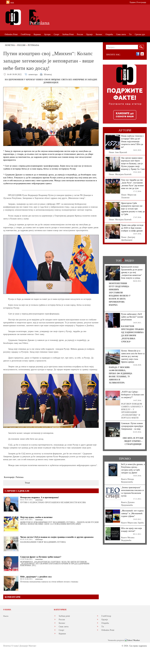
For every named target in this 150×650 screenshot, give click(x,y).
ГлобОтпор (106, 615)
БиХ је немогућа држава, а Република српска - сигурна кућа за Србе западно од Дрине (133, 468)
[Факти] (36, 17)
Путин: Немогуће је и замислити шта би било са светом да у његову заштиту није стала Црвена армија (132, 356)
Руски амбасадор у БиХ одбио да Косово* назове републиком (132, 317)
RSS (12, 2)
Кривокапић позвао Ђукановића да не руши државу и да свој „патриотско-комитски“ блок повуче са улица (132, 272)
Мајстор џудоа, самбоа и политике (36, 517)
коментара (33, 74)
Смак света (63, 626)
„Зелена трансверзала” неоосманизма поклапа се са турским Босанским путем (132, 491)
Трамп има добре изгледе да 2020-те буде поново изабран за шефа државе (132, 228)
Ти (102, 626)
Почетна (10, 45)
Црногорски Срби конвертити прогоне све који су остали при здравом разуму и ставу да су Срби (133, 209)
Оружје (104, 619)
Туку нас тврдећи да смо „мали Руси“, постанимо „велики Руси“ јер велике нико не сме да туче (132, 184)
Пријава (132, 2)
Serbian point (64, 615)
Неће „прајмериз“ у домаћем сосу (36, 576)
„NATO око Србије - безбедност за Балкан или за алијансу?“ (132, 394)
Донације (23, 645)
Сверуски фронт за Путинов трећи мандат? (40, 556)
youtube (142, 54)
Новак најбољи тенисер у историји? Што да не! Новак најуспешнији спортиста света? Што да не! (132, 141)
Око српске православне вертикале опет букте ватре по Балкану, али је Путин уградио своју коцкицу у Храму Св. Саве (133, 163)
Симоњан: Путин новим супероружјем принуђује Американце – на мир (132, 426)
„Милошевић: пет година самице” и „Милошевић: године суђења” (132, 513)
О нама (15, 645)
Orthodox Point (107, 630)
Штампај (48, 74)
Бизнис (62, 623)
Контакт (32, 645)
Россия (21, 45)
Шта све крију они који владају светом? (131, 529)
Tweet (27, 482)
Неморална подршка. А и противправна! (39, 497)
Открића (105, 623)
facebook (138, 54)
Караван (62, 633)
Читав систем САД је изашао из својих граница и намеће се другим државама (56, 536)
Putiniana (33, 45)
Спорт (61, 630)
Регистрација (141, 2)
